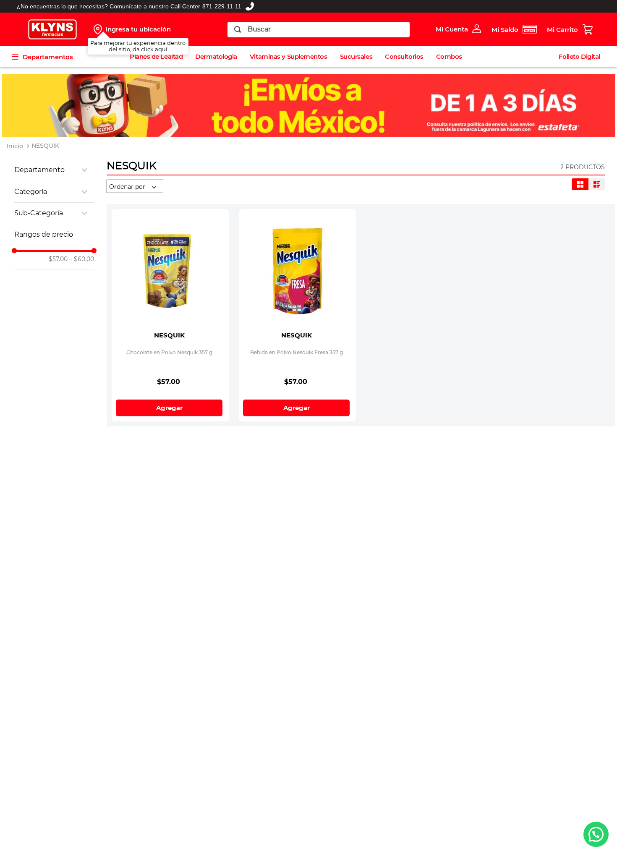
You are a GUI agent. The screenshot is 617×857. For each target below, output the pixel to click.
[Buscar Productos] (237, 29)
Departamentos (48, 57)
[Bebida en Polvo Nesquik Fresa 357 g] (297, 262)
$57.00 (58, 259)
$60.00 (81, 259)
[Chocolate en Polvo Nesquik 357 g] (170, 262)
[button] (54, 170)
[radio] (580, 184)
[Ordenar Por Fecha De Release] (135, 187)
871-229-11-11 (221, 6)
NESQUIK (45, 145)
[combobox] (318, 29)
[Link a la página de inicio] (15, 146)
